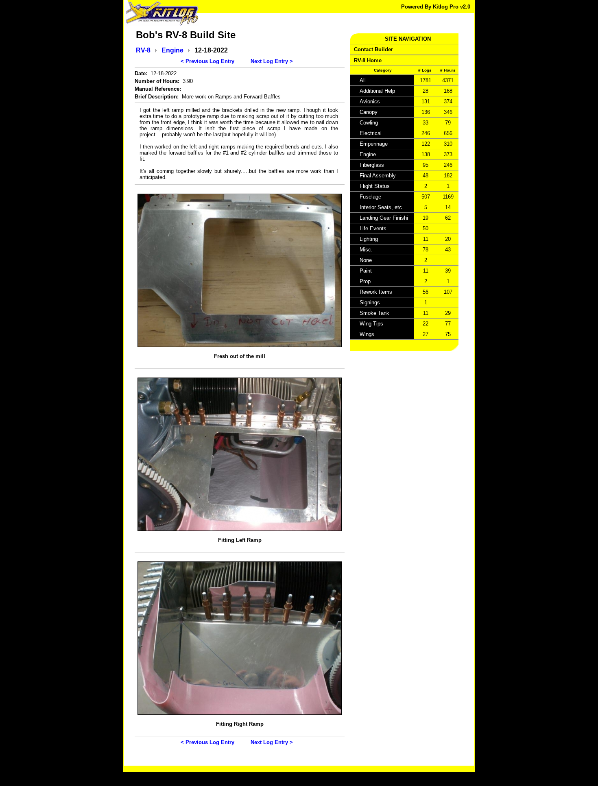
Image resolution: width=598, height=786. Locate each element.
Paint (366, 271)
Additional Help (377, 91)
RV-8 (143, 50)
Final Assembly (378, 175)
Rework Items (376, 292)
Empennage (374, 144)
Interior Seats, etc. (382, 207)
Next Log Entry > (272, 61)
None (366, 260)
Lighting (369, 239)
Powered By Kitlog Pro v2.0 (435, 7)
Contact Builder (373, 49)
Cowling (369, 123)
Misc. (366, 250)
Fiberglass (372, 165)
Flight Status (375, 186)
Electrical (371, 133)
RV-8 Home (368, 60)
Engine (172, 50)
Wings (367, 334)
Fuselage (370, 197)
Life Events (373, 228)
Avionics (370, 101)
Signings (370, 302)
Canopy (369, 112)
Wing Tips (371, 324)
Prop (365, 281)
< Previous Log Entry (207, 61)
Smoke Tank (374, 313)
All (363, 80)
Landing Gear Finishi (384, 218)
